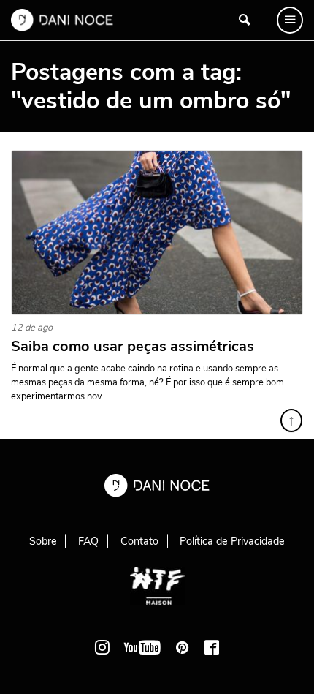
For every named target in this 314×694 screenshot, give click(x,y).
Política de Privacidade (232, 541)
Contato (139, 541)
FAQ (88, 541)
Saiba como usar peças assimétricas (132, 346)
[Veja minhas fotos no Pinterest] (182, 647)
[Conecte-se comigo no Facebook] (211, 647)
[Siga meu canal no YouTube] (142, 647)
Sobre (43, 541)
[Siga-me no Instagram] (102, 647)
